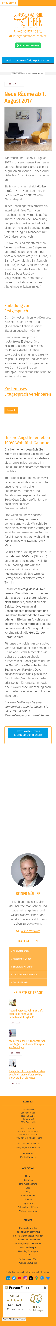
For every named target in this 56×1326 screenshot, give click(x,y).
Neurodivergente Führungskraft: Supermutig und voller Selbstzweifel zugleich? (26, 1014)
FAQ (28, 1191)
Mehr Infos (38, 1287)
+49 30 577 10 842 (29, 31)
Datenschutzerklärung (28, 1207)
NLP (28, 1255)
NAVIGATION (28, 1168)
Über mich (28, 1180)
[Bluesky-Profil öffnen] (48, 1278)
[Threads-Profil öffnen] (31, 1278)
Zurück (11, 410)
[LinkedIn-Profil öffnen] (8, 1278)
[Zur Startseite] (28, 20)
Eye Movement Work (28, 1259)
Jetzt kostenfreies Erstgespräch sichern (28, 60)
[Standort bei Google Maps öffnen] (36, 1278)
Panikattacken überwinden (28, 1232)
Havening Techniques (28, 1251)
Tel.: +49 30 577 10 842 (28, 1143)
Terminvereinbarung (28, 1184)
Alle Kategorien (21, 950)
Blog (28, 1188)
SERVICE (28, 1220)
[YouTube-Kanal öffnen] (19, 1278)
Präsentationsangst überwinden (28, 1236)
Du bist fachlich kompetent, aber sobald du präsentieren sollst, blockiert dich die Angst (27, 1074)
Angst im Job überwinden (28, 1239)
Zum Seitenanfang (14, 1319)
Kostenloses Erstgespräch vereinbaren (27, 391)
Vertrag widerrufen (28, 1211)
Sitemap (28, 1199)
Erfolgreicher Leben (23, 966)
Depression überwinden (25, 974)
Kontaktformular (28, 1157)
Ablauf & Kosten (28, 1195)
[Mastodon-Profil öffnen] (42, 1278)
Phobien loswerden (28, 1228)
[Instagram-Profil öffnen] (25, 1278)
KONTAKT (28, 1101)
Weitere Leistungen (28, 1263)
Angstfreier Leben (22, 958)
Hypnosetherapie (28, 1247)
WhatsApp (28, 1153)
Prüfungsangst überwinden (28, 1243)
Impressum (28, 1203)
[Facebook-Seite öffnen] (14, 1278)
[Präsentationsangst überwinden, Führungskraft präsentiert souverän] (12, 1063)
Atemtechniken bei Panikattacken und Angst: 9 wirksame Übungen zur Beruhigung (27, 1044)
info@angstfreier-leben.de (30, 36)
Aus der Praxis (20, 982)
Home (28, 1176)
